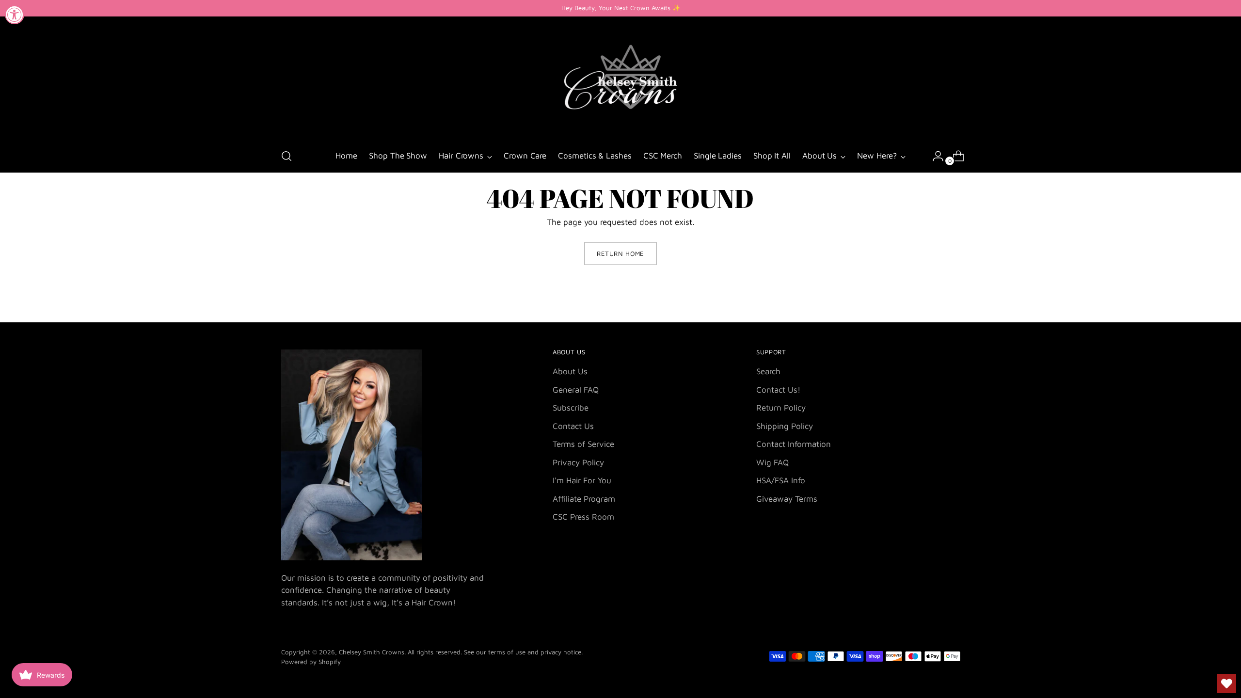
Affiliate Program (584, 499)
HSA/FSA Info (780, 480)
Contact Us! (778, 390)
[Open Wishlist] (1226, 683)
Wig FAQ (772, 462)
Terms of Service (583, 444)
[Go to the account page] (934, 156)
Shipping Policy (784, 426)
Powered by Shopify (311, 662)
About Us (570, 371)
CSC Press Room (583, 517)
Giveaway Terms (786, 499)
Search (768, 371)
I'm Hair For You (582, 480)
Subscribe (571, 407)
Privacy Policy (578, 462)
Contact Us (573, 426)
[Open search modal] (286, 156)
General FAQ (576, 390)
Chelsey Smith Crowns (371, 652)
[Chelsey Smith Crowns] (620, 79)
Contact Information (793, 444)
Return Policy (781, 407)
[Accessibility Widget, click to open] (14, 14)
